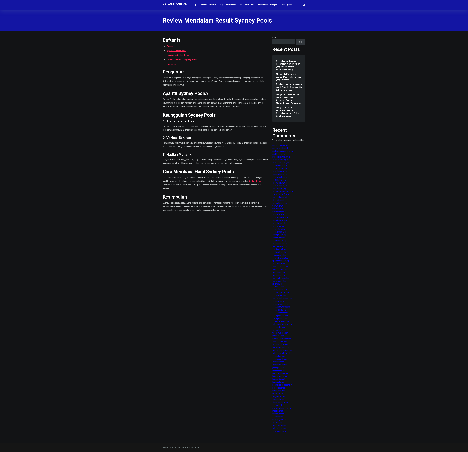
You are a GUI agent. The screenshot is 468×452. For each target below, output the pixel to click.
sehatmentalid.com (280, 301)
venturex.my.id (278, 206)
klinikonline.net (278, 390)
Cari (274, 37)
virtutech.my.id (278, 209)
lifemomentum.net (280, 402)
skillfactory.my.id (279, 183)
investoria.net (278, 362)
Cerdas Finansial (175, 3)
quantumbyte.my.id (280, 160)
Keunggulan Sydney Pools (178, 55)
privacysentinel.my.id (281, 145)
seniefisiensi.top (279, 220)
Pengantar (171, 46)
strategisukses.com (280, 321)
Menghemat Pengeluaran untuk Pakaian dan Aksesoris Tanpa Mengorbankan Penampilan (288, 98)
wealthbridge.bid (279, 269)
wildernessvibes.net (281, 353)
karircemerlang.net (280, 376)
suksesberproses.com (282, 324)
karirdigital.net (278, 382)
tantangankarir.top (279, 243)
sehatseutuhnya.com (281, 307)
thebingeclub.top (279, 249)
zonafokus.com (278, 356)
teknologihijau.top (279, 246)
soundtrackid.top (279, 232)
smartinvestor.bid (279, 223)
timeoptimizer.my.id (280, 203)
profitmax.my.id (278, 154)
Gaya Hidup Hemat (228, 5)
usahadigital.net (279, 419)
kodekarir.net (277, 393)
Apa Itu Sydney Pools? (176, 50)
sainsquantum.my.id (280, 168)
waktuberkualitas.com (281, 339)
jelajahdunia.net (278, 370)
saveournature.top (280, 217)
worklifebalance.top (280, 278)
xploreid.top (277, 284)
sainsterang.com (279, 295)
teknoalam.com (278, 330)
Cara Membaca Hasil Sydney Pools (182, 59)
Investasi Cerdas (247, 5)
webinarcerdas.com (280, 344)
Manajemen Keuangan (267, 5)
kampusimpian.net (280, 373)
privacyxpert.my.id (280, 148)
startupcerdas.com (280, 315)
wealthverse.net (279, 425)
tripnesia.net (277, 416)
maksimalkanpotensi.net (282, 408)
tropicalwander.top (280, 258)
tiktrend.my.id (278, 200)
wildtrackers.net (279, 428)
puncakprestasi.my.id (281, 157)
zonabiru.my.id (278, 214)
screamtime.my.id (279, 174)
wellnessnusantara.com (282, 350)
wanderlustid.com (279, 341)
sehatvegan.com (279, 310)
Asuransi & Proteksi (207, 5)
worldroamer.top (279, 281)
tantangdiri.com (278, 327)
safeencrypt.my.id (279, 165)
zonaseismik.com (279, 359)
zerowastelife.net (279, 431)
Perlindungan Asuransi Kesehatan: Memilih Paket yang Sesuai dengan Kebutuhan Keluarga (288, 65)
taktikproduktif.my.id (280, 194)
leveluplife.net (278, 399)
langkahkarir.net (278, 396)
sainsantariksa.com (280, 292)
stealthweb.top (278, 238)
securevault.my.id (279, 177)
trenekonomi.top (279, 255)
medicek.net (277, 411)
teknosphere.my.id (280, 197)
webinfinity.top (278, 275)
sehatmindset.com (280, 304)
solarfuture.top (278, 229)
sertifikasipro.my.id (280, 180)
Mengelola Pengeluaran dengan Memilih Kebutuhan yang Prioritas (288, 77)
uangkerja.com (278, 336)
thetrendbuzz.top (279, 252)
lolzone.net (277, 405)
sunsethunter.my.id (280, 188)
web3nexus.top (278, 272)
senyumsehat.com (280, 313)
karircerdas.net (278, 379)
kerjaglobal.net (278, 388)
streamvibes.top (279, 240)
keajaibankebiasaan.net (282, 385)
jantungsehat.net (279, 367)
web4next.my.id (279, 212)
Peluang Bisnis (287, 5)
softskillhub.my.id (279, 186)
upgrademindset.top (280, 261)
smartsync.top (278, 226)
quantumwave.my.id (280, 162)
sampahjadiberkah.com (282, 298)
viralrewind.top (278, 263)
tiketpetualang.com (280, 333)
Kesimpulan (172, 64)
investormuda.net (279, 365)
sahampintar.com (279, 289)
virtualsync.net (278, 422)
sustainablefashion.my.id (282, 191)
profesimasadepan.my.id (282, 151)
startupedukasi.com (280, 318)
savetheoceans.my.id (281, 171)
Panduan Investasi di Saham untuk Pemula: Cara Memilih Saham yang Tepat (289, 87)
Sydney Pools (255, 181)
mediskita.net (278, 414)
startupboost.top (279, 235)
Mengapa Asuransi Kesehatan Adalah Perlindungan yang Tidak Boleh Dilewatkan (287, 111)
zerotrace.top (278, 287)
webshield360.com (280, 347)
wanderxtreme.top (280, 266)
